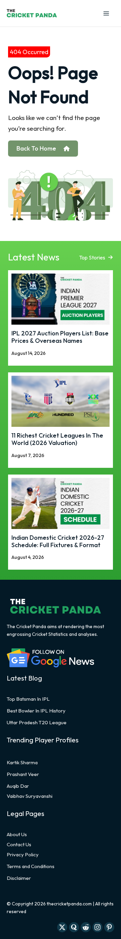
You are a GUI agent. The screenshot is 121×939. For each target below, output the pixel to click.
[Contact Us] (19, 845)
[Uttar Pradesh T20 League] (37, 723)
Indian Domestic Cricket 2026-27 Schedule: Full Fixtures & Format (57, 541)
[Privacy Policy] (23, 855)
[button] (96, 257)
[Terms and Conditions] (30, 866)
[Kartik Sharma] (22, 763)
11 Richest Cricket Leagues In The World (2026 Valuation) (57, 439)
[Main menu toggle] (106, 13)
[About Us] (17, 834)
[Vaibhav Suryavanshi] (29, 796)
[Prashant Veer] (23, 774)
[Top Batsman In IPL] (28, 699)
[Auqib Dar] (18, 786)
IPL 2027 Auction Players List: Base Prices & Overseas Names (60, 336)
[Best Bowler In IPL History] (36, 711)
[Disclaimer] (19, 878)
